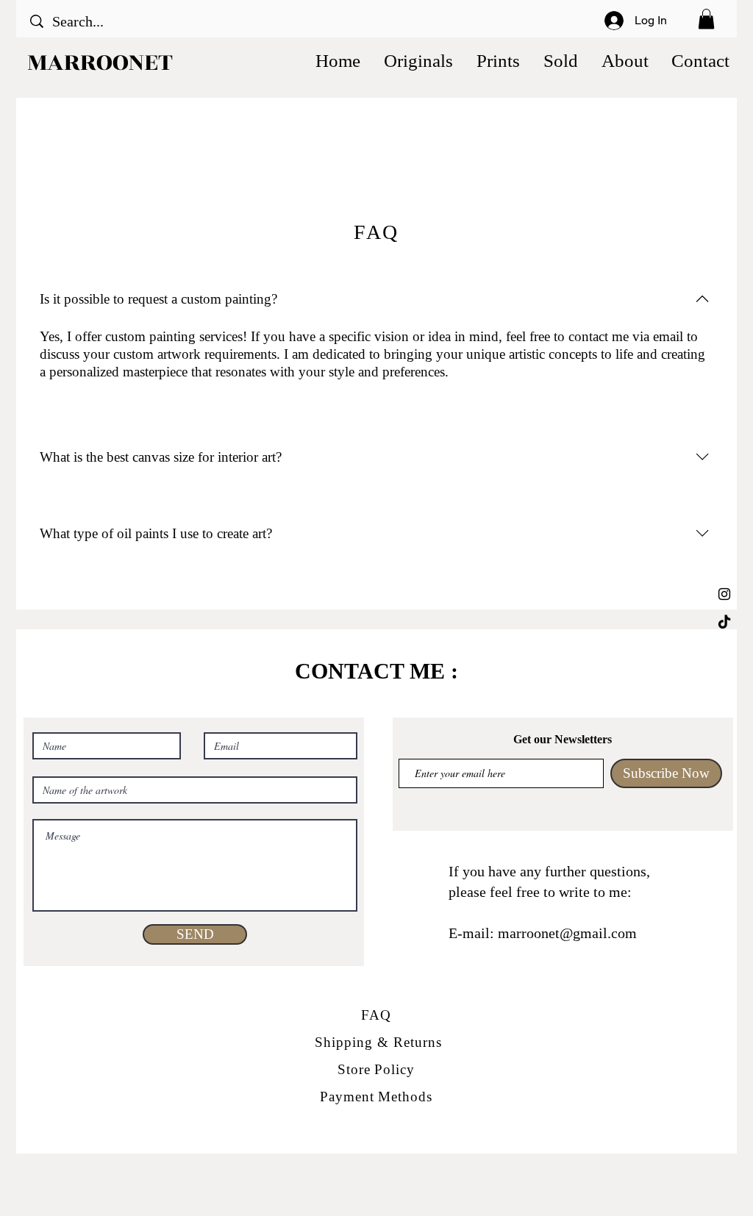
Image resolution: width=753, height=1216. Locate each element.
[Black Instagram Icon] (724, 594)
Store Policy (376, 1069)
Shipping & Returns (378, 1042)
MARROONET (100, 62)
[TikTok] (724, 623)
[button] (706, 19)
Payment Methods (376, 1096)
